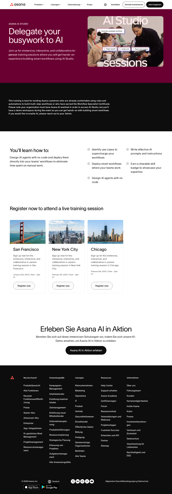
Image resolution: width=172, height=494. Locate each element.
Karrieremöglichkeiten (137, 401)
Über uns (131, 385)
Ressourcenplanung (59, 435)
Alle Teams (80, 456)
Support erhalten (109, 390)
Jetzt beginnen (154, 4)
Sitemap (105, 445)
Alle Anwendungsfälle (60, 462)
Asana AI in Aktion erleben (86, 350)
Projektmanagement (33, 442)
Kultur (129, 411)
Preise (89, 4)
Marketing (80, 390)
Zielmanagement (57, 407)
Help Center (107, 385)
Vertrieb (79, 411)
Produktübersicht (32, 385)
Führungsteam (134, 390)
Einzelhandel (81, 421)
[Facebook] (87, 481)
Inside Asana (133, 406)
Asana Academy (109, 396)
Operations (80, 396)
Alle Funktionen (31, 390)
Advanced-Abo (31, 418)
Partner (104, 440)
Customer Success (110, 430)
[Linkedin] (78, 481)
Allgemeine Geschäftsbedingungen (120, 481)
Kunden (130, 396)
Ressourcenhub (108, 411)
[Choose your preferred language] (105, 5)
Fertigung (80, 437)
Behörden (80, 451)
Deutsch (55, 481)
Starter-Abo (29, 413)
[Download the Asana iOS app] (32, 487)
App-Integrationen (33, 428)
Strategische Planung (59, 440)
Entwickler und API (110, 435)
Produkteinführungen (59, 429)
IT (76, 401)
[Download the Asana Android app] (49, 487)
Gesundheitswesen (84, 416)
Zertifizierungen (108, 401)
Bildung (79, 432)
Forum (104, 406)
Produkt (79, 406)
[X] (73, 481)
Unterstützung (74, 4)
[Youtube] (92, 481)
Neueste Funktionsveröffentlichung (34, 399)
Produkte (38, 4)
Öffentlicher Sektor (84, 427)
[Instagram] (82, 481)
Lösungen (55, 4)
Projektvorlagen (108, 425)
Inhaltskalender (56, 394)
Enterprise (28, 423)
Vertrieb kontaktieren (134, 4)
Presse (130, 416)
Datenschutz (133, 438)
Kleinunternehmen (84, 385)
